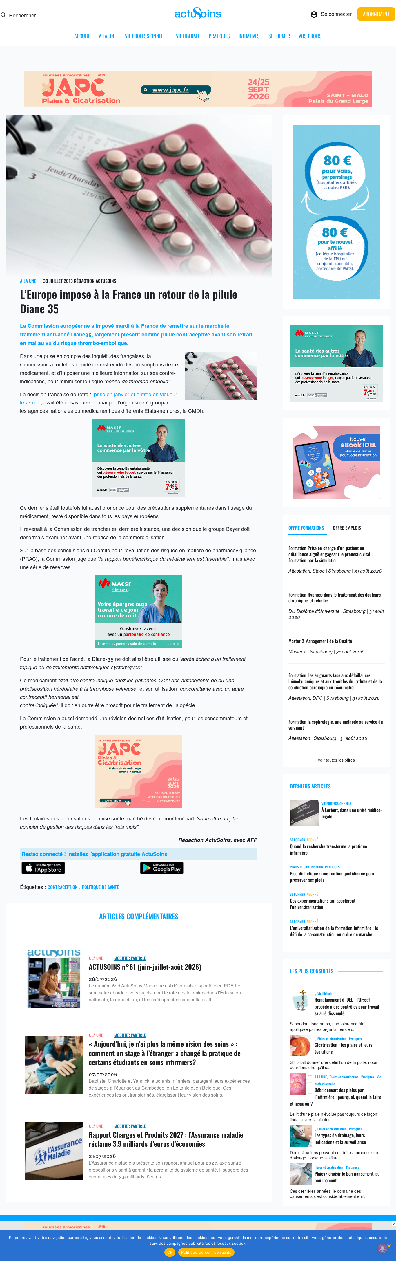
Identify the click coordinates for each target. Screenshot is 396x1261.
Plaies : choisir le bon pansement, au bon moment (347, 1177)
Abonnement (376, 14)
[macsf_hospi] (138, 494)
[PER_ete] (336, 296)
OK (170, 1252)
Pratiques (219, 36)
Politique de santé (100, 887)
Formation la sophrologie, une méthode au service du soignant (335, 724)
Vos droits (310, 36)
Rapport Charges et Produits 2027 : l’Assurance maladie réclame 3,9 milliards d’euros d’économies (166, 1139)
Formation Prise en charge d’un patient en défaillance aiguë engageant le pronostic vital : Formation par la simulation (330, 554)
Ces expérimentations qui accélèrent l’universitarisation (322, 903)
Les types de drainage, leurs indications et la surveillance (340, 1138)
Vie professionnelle (146, 36)
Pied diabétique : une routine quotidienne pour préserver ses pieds (332, 876)
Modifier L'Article (130, 958)
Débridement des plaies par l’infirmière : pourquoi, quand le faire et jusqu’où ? (335, 1096)
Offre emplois (347, 527)
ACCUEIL (82, 36)
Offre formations (306, 527)
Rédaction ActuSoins (95, 280)
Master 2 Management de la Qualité (320, 640)
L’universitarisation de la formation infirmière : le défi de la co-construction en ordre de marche (334, 931)
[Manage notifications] (382, 1248)
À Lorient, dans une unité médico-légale (351, 813)
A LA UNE (107, 36)
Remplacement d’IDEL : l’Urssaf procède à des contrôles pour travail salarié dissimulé (347, 1006)
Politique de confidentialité (206, 1252)
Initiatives (249, 36)
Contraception (63, 887)
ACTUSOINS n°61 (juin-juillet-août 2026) (145, 966)
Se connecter (336, 13)
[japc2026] (198, 104)
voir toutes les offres (336, 760)
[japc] (138, 805)
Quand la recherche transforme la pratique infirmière (328, 849)
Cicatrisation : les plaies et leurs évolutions (343, 1048)
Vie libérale (188, 36)
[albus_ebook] (336, 496)
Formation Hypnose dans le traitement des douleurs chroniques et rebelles (334, 597)
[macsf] (138, 645)
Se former (279, 36)
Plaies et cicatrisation (306, 866)
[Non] (389, 1246)
